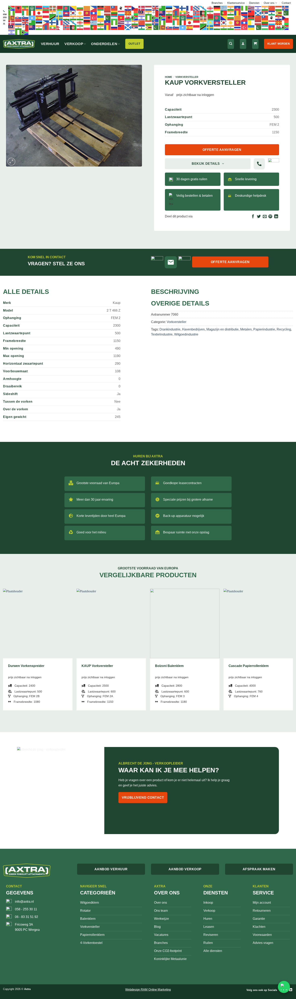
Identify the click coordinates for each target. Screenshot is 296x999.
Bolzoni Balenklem (169, 666)
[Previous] (3, 651)
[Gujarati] (230, 8)
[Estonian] (169, 8)
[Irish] (25, 12)
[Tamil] (73, 17)
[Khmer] (66, 12)
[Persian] (210, 12)
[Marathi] (169, 12)
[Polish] (217, 12)
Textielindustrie (162, 334)
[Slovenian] (25, 17)
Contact (286, 2)
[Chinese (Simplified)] (107, 8)
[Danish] (141, 8)
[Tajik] (66, 17)
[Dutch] (148, 8)
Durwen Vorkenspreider (26, 666)
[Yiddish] (141, 17)
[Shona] (278, 12)
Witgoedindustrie (186, 334)
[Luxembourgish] (121, 12)
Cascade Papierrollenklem (249, 666)
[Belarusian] (59, 8)
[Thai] (87, 17)
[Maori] (162, 12)
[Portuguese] (223, 12)
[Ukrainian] (100, 17)
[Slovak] (18, 17)
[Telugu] (80, 17)
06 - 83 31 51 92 (26, 917)
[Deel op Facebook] (253, 217)
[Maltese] (155, 12)
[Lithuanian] (114, 12)
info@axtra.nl (24, 901)
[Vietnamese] (121, 17)
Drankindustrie (169, 329)
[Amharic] (25, 8)
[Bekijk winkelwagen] (255, 44)
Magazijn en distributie (222, 329)
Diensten (254, 2)
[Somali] (32, 17)
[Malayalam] (148, 12)
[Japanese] (39, 12)
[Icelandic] (285, 8)
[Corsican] (121, 8)
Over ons (269, 2)
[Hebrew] (258, 8)
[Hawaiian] (251, 8)
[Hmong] (271, 8)
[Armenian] (39, 8)
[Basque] (52, 8)
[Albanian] (18, 8)
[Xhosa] (134, 17)
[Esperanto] (162, 8)
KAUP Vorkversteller (97, 666)
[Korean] (73, 12)
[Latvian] (107, 12)
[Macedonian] (128, 12)
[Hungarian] (278, 8)
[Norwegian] (196, 12)
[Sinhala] (11, 17)
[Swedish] (59, 17)
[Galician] (203, 8)
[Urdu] (107, 17)
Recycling (284, 329)
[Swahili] (52, 17)
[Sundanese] (45, 17)
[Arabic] (32, 8)
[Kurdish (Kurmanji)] (80, 12)
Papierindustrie (264, 329)
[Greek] (223, 8)
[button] (11, 162)
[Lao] (93, 12)
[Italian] (32, 12)
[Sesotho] (271, 12)
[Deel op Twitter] (259, 217)
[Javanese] (45, 12)
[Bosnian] (73, 8)
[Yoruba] (148, 17)
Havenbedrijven (193, 329)
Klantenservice (236, 2)
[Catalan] (87, 8)
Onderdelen (104, 44)
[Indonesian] (18, 12)
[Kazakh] (59, 12)
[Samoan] (251, 12)
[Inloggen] (243, 44)
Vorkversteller (186, 77)
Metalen (246, 329)
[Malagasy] (134, 12)
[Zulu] (155, 17)
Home (168, 77)
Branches (217, 2)
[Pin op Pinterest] (270, 217)
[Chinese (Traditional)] (114, 8)
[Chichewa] (100, 8)
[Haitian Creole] (237, 8)
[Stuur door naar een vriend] (264, 217)
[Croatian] (128, 8)
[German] (217, 8)
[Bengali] (66, 8)
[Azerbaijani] (45, 8)
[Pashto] (203, 12)
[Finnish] (182, 8)
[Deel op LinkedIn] (276, 217)
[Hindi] (265, 8)
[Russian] (244, 12)
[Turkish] (93, 17)
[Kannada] (52, 12)
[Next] (293, 651)
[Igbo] (11, 12)
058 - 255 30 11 (26, 909)
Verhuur (50, 44)
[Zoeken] (231, 44)
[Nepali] (189, 12)
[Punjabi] (230, 12)
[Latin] (100, 12)
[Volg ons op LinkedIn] (290, 990)
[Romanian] (237, 12)
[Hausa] (244, 8)
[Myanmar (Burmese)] (182, 12)
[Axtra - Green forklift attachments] (19, 44)
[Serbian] (265, 12)
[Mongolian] (176, 12)
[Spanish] (39, 17)
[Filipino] (176, 8)
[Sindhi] (285, 12)
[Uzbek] (114, 17)
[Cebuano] (93, 8)
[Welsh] (128, 17)
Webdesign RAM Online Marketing (148, 989)
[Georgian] (210, 8)
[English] (155, 8)
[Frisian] (196, 8)
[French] (189, 8)
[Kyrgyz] (87, 12)
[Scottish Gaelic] (258, 12)
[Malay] (141, 12)
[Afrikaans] (11, 8)
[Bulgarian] (80, 8)
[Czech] (134, 8)
